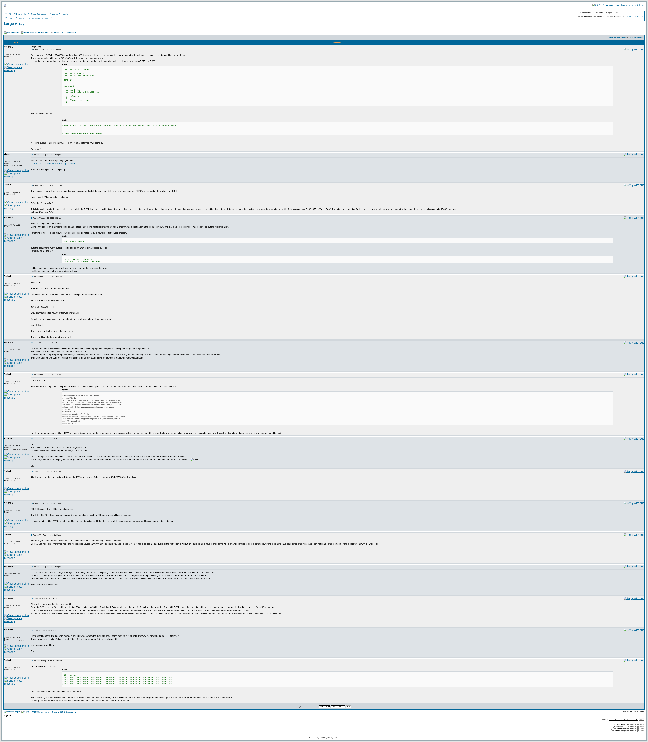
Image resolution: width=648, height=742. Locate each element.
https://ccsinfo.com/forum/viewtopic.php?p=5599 (53, 163)
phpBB (319, 738)
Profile (10, 18)
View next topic (636, 38)
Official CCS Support (38, 14)
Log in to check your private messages (33, 18)
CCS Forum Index (41, 33)
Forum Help (21, 14)
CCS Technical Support (634, 16)
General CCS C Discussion (64, 33)
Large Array (14, 24)
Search (55, 14)
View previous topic (618, 38)
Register (65, 14)
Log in (56, 18)
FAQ (10, 14)
